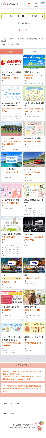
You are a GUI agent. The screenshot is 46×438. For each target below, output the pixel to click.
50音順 (34, 52)
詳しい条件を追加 (24, 23)
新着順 (11, 52)
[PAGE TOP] (39, 426)
